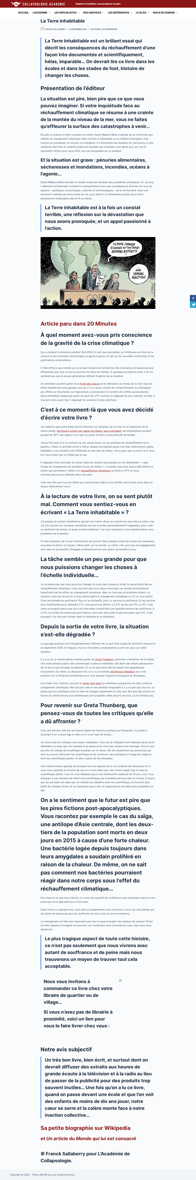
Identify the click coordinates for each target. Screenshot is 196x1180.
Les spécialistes (65, 12)
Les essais (95, 29)
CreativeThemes (66, 1174)
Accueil (23, 12)
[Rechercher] (185, 4)
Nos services (92, 12)
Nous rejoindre (164, 12)
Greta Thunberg (104, 659)
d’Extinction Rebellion (122, 671)
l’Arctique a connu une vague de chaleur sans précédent (89, 430)
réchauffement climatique (95, 470)
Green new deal (92, 683)
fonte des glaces (89, 383)
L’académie (40, 12)
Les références (118, 12)
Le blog (141, 12)
